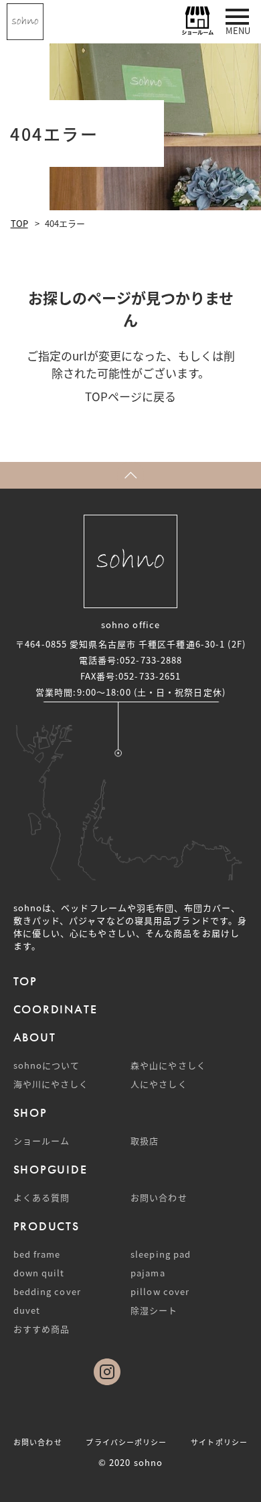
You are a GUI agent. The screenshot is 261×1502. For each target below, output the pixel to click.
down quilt (39, 1272)
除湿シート (154, 1310)
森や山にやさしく (168, 1065)
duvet (27, 1310)
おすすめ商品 (41, 1328)
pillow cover (159, 1291)
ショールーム (41, 1140)
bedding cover (47, 1291)
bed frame (37, 1254)
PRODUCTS (46, 1226)
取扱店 (144, 1140)
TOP (19, 223)
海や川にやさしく (51, 1083)
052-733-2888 (151, 660)
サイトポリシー (219, 1442)
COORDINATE (55, 1009)
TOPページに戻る (130, 396)
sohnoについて (46, 1065)
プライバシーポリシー (126, 1442)
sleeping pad (160, 1254)
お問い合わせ (158, 1197)
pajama (147, 1272)
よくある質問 (41, 1197)
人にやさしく (158, 1083)
